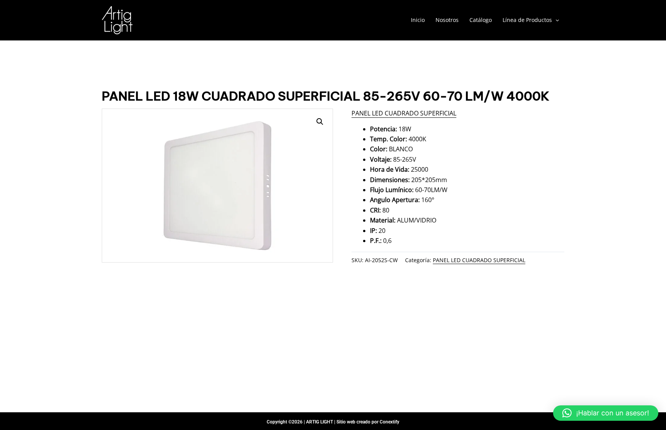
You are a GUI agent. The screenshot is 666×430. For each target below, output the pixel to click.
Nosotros (447, 19)
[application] (555, 20)
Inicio (418, 19)
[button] (605, 413)
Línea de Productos (527, 19)
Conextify (389, 422)
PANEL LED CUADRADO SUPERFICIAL (404, 113)
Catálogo (480, 19)
